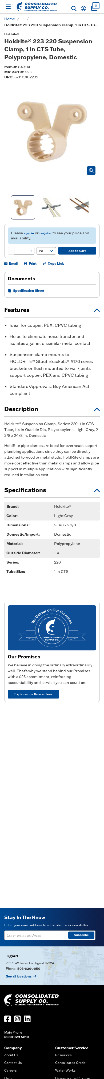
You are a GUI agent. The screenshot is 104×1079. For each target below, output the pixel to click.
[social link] (7, 1019)
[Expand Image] (91, 170)
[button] (74, 8)
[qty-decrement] (11, 250)
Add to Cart (77, 251)
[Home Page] (37, 6)
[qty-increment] (31, 250)
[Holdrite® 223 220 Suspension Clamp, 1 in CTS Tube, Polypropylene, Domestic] (23, 207)
